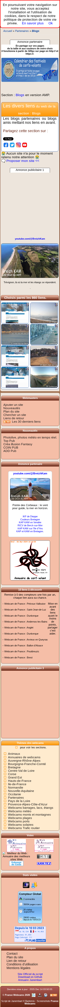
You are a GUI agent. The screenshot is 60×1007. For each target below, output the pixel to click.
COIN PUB (10, 447)
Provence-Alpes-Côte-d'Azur (27, 804)
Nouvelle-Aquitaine (21, 791)
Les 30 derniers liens (26, 421)
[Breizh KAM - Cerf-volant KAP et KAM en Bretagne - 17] (30, 262)
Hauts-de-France (19, 780)
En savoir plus (33, 23)
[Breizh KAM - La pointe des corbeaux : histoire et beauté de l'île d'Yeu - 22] (30, 490)
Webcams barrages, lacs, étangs (30, 807)
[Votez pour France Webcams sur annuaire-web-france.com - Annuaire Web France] (44, 841)
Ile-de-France (17, 784)
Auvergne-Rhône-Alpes (24, 760)
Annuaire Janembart (30, 980)
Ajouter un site (13, 404)
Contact (12, 953)
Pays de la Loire (19, 801)
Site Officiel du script (30, 974)
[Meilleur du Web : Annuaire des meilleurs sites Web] (16, 856)
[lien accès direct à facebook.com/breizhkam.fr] (6, 145)
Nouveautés (11, 408)
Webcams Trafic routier (24, 828)
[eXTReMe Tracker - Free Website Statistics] (26, 884)
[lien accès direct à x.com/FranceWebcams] (12, 145)
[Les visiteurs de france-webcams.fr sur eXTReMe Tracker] (34, 884)
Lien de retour (16, 960)
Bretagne (14, 767)
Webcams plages (20, 818)
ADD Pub (9, 451)
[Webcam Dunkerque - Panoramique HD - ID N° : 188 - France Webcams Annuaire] (44, 377)
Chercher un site (14, 415)
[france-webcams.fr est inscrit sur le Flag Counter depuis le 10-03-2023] (30, 933)
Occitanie (14, 794)
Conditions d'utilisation (22, 964)
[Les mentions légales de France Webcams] (34, 995)
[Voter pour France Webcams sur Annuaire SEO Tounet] (44, 856)
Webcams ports (19, 821)
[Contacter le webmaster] (46, 995)
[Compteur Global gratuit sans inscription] (30, 907)
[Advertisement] (30, 203)
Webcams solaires (20, 824)
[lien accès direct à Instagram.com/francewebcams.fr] (18, 145)
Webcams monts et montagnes (29, 814)
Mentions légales (18, 968)
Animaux (14, 753)
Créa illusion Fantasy (17, 444)
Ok (50, 23)
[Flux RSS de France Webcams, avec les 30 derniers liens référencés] (7, 421)
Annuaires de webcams (24, 757)
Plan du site (11, 411)
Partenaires (16, 797)
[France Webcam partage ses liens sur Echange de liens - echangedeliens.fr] (16, 863)
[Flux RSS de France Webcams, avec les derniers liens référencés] (53, 995)
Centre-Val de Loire (21, 770)
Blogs (25, 95)
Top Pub (9, 440)
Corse (12, 774)
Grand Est (15, 777)
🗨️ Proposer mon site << (20, 161)
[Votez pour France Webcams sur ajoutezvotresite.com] (44, 863)
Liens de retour (13, 418)
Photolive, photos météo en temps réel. (30, 437)
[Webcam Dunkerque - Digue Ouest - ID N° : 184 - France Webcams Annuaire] (44, 334)
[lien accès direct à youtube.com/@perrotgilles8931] (24, 145)
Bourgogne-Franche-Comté (27, 764)
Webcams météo (19, 811)
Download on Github (30, 976)
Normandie (15, 787)
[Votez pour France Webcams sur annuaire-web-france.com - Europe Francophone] (16, 848)
